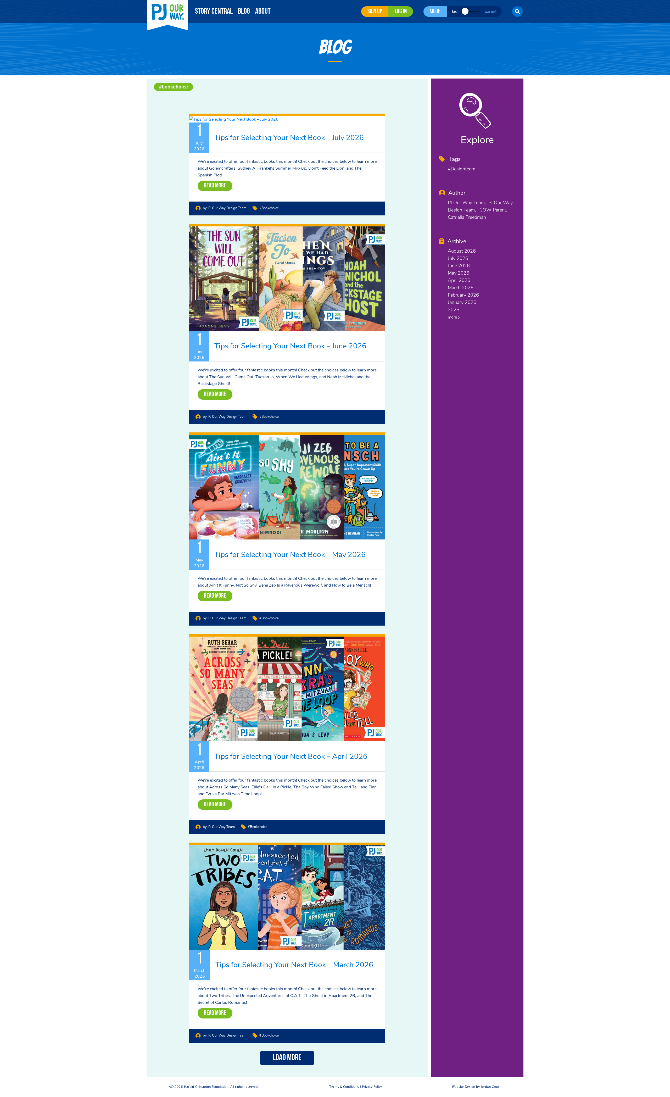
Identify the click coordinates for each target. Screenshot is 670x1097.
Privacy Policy (372, 1086)
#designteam (461, 169)
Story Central (214, 12)
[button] (517, 11)
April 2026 (459, 280)
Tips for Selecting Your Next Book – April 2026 (290, 756)
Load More (287, 1058)
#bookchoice (173, 87)
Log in (401, 11)
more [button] (453, 317)
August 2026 (462, 251)
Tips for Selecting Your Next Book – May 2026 (290, 555)
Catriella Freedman (467, 217)
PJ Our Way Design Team (227, 208)
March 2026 (460, 288)
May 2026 (458, 273)
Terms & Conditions (344, 1086)
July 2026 (458, 258)
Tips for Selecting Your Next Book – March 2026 (294, 965)
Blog (244, 12)
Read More (215, 186)
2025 (453, 310)
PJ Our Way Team (221, 827)
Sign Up (374, 11)
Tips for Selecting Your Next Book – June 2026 (290, 346)
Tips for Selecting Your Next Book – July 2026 (289, 138)
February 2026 (463, 295)
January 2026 (462, 302)
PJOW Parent (492, 210)
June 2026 (459, 266)
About (263, 12)
